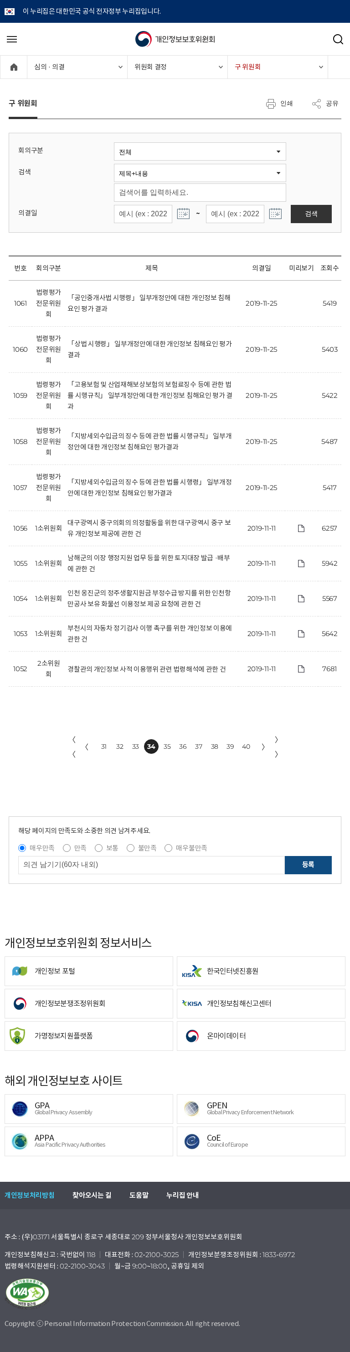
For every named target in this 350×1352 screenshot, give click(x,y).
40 (246, 746)
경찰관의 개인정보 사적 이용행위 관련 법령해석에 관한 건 (146, 669)
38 (214, 746)
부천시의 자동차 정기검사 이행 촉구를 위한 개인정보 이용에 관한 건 (149, 633)
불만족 (147, 848)
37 (198, 746)
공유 (332, 103)
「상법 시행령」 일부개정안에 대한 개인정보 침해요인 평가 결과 (149, 349)
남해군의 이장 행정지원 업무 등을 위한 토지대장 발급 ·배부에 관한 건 (148, 563)
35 (167, 746)
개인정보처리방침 (29, 1195)
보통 (112, 848)
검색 (24, 171)
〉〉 (278, 747)
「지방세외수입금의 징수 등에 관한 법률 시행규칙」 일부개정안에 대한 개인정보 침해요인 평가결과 (149, 441)
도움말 (138, 1195)
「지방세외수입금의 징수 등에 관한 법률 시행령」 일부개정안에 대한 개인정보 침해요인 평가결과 (149, 487)
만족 (80, 848)
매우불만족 (191, 848)
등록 (308, 864)
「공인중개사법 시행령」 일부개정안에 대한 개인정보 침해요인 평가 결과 (148, 303)
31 (104, 746)
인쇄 (286, 103)
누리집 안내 (182, 1195)
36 (182, 746)
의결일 (27, 213)
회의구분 (30, 150)
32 (119, 746)
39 (230, 746)
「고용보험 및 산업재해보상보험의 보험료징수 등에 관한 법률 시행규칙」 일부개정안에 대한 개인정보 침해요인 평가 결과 (149, 395)
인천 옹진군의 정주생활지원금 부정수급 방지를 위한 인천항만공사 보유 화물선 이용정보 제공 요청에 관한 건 (149, 598)
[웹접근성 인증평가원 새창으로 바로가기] (175, 1294)
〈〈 (72, 747)
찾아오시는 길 (91, 1195)
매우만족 (42, 848)
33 (135, 746)
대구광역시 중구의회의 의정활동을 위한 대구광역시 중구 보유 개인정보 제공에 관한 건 (149, 528)
